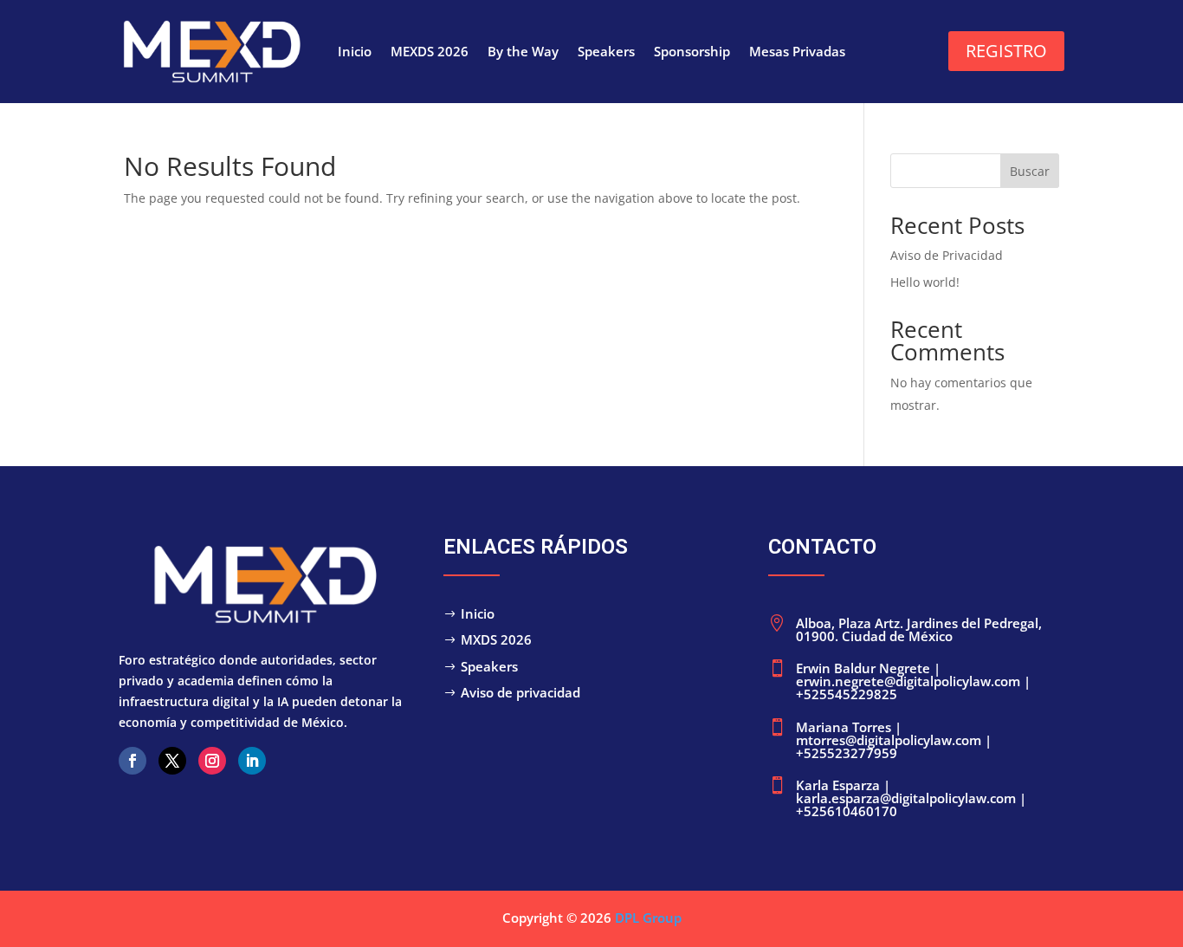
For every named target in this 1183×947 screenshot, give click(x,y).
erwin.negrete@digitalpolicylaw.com (908, 681)
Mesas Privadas (797, 52)
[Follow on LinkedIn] (252, 761)
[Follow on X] (172, 761)
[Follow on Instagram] (212, 761)
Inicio (355, 52)
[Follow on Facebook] (132, 761)
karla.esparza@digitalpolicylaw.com (907, 798)
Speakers (606, 52)
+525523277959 (846, 753)
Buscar (1030, 171)
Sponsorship (692, 52)
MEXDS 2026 (430, 52)
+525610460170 (846, 811)
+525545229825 (846, 694)
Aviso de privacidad (520, 692)
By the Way (523, 52)
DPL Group (648, 917)
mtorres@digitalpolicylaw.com (890, 740)
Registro (1006, 50)
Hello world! (925, 282)
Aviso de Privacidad (946, 255)
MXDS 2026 (496, 639)
